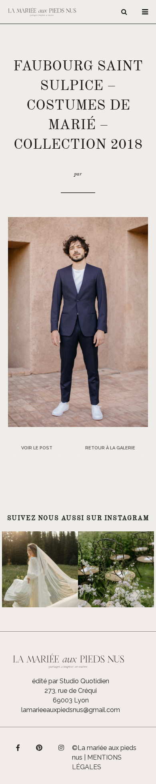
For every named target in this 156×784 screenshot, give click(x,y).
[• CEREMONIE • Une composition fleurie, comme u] (116, 569)
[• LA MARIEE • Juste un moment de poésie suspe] (40, 569)
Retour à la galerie (110, 448)
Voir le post (36, 448)
